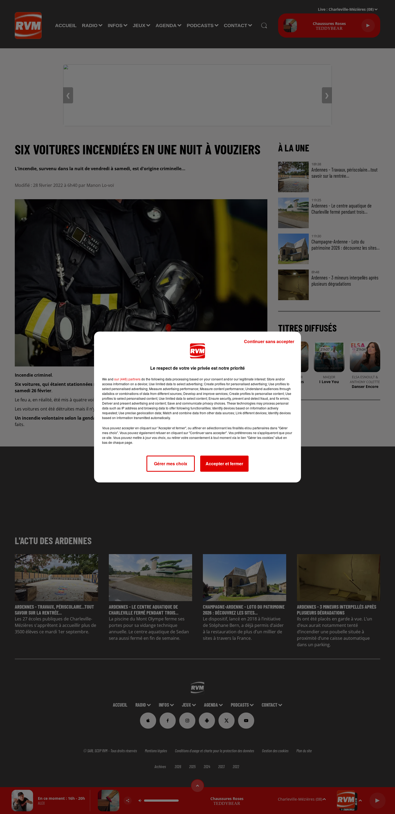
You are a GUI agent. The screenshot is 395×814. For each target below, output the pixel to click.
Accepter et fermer (224, 463)
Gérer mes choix (170, 463)
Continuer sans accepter (269, 341)
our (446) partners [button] (127, 379)
